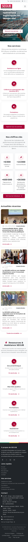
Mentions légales (9, 533)
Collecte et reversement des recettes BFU (13, 483)
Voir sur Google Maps (7, 522)
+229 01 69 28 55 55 (14, 1)
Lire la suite (6, 244)
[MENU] (25, 6)
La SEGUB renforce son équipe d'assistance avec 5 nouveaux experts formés (13, 272)
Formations (4, 485)
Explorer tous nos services (14, 126)
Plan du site (16, 537)
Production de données (7, 489)
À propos (3, 469)
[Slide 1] (12, 39)
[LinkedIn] (10, 459)
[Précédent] (2, 25)
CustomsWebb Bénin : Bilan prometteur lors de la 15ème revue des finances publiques (13, 230)
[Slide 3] (15, 39)
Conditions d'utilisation (18, 535)
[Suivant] (26, 25)
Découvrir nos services (11, 31)
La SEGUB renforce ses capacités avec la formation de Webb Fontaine (13, 313)
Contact (3, 474)
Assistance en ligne (6, 481)
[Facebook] (2, 459)
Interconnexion (5, 487)
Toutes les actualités (12, 333)
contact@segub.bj (8, 519)
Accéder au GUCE (11, 35)
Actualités (4, 472)
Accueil (3, 467)
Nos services (4, 470)
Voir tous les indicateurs (13, 196)
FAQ (10, 537)
